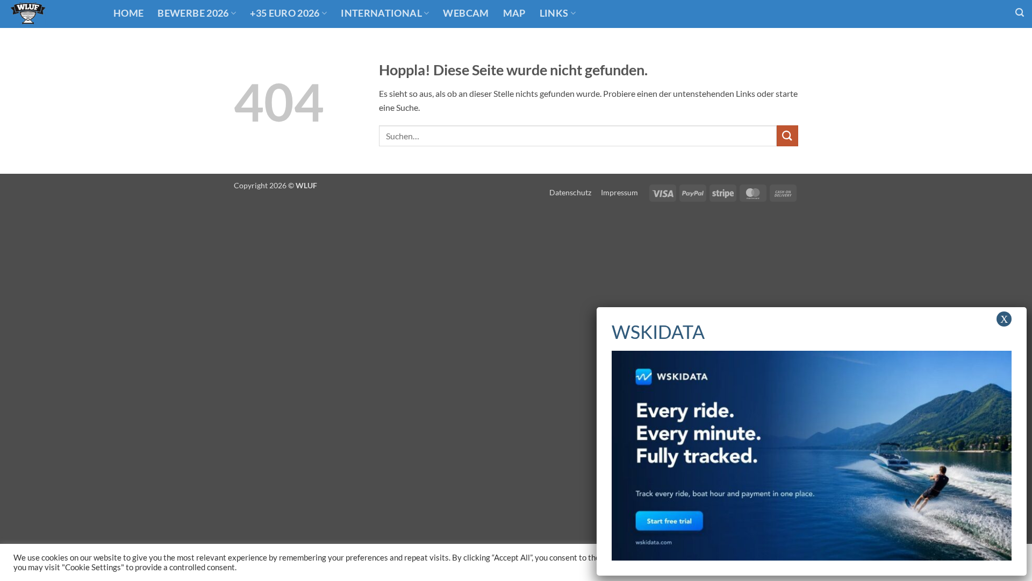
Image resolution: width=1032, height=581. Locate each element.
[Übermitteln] (787, 135)
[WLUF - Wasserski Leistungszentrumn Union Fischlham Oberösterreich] (52, 14)
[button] (1019, 12)
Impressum (619, 192)
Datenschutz (570, 192)
